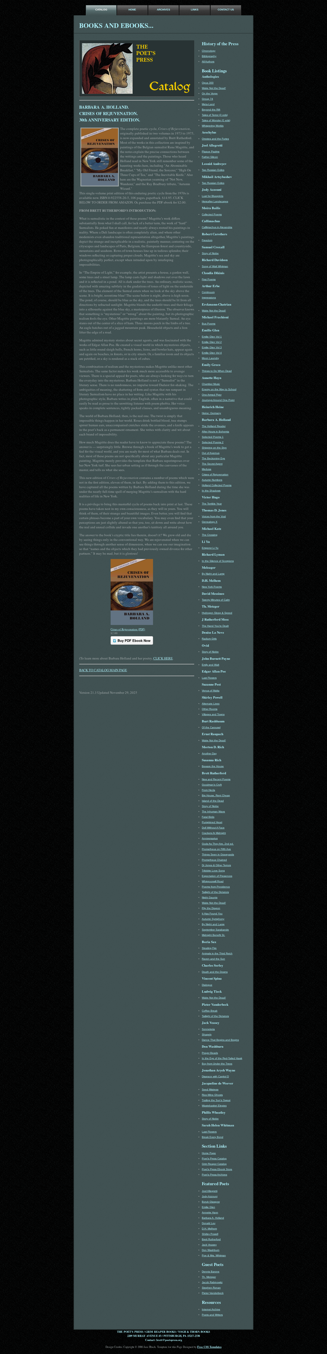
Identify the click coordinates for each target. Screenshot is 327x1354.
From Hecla (208, 790)
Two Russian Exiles (213, 170)
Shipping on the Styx (214, 447)
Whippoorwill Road (213, 881)
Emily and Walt (210, 664)
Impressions (209, 297)
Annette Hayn (210, 1212)
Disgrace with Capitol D (215, 1076)
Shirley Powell (210, 1234)
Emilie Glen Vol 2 (212, 342)
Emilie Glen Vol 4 (212, 352)
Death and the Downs (215, 971)
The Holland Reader (214, 426)
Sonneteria (208, 1029)
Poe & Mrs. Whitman (214, 1255)
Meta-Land (208, 104)
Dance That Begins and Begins (220, 1039)
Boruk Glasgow (211, 1201)
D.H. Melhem (209, 1228)
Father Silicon (210, 156)
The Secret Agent (212, 463)
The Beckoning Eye (213, 458)
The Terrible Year (212, 503)
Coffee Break (209, 1010)
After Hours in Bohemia (215, 431)
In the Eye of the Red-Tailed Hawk (222, 1058)
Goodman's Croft (212, 784)
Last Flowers (209, 677)
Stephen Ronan (211, 1287)
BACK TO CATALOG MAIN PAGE (103, 670)
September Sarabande (215, 929)
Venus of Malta (210, 690)
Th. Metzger (209, 1276)
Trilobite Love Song (213, 870)
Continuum (208, 292)
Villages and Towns (213, 714)
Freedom (207, 240)
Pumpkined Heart (212, 822)
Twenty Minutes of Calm (216, 599)
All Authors (208, 61)
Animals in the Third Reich (217, 953)
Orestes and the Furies (215, 138)
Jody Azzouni (209, 1196)
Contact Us (226, 9)
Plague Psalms (210, 151)
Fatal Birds (208, 816)
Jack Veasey (209, 1244)
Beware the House (213, 766)
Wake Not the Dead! (214, 88)
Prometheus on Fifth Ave (216, 849)
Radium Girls (209, 638)
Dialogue (207, 984)
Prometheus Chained (214, 859)
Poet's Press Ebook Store (217, 1169)
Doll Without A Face (213, 827)
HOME (132, 9)
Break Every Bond (212, 1137)
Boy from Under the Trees (217, 1063)
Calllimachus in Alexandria (217, 227)
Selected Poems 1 (213, 436)
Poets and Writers (212, 1314)
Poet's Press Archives (214, 1174)
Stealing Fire (209, 948)
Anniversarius (210, 838)
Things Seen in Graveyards (218, 854)
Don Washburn (210, 1250)
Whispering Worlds (213, 125)
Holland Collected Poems (216, 485)
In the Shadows (211, 490)
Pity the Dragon (211, 908)
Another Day (209, 753)
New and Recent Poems (216, 779)
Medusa (206, 469)
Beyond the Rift (211, 109)
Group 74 (207, 98)
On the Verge (210, 93)
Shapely (207, 1034)
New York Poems (212, 586)
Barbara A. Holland (213, 1217)
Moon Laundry (210, 358)
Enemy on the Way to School (219, 389)
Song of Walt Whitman (215, 266)
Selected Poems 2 (213, 442)
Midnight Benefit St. (213, 935)
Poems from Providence (216, 886)
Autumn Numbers (212, 479)
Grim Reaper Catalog (214, 1163)
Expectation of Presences (217, 876)
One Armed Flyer (211, 394)
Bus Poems (208, 323)
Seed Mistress (210, 1089)
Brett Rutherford (211, 1239)
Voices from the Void (214, 516)
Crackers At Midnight (214, 833)
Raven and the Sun (213, 958)
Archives (163, 9)
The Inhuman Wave (213, 811)
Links (194, 9)
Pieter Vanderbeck (213, 1293)
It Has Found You (212, 913)
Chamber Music (211, 384)
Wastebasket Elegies (214, 1105)
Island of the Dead (213, 800)
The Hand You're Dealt (215, 625)
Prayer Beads (210, 1052)
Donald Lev (208, 1223)
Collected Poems (212, 214)
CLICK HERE (163, 658)
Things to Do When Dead (217, 371)
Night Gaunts (209, 897)
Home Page (209, 1153)
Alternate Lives (210, 703)
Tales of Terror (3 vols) (215, 115)
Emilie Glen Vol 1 (212, 336)
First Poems (209, 279)
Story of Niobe (210, 253)
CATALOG (101, 9)
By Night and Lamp (213, 573)
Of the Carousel (211, 727)
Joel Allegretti (209, 1191)
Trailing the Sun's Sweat (216, 1100)
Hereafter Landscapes (215, 201)
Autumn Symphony (213, 918)
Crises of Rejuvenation (215, 474)
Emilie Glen (208, 1207)
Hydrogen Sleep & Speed (217, 612)
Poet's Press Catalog (214, 1158)
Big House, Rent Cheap (216, 795)
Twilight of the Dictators (215, 892)
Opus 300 (208, 82)
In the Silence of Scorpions (218, 560)
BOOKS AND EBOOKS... (116, 25)
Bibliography (209, 56)
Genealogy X (209, 521)
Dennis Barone (210, 1271)
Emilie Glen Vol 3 (212, 347)
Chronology (208, 50)
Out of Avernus (210, 453)
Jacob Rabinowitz (212, 1282)
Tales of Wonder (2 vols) (216, 120)
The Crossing (209, 534)
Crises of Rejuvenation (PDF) (128, 629)
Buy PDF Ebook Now (134, 640)
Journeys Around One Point (218, 400)
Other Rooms (209, 709)
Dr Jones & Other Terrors (216, 865)
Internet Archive (211, 1309)
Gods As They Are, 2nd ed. (218, 843)
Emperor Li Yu (210, 547)
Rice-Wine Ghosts (212, 1094)
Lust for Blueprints (212, 196)
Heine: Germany (211, 413)
